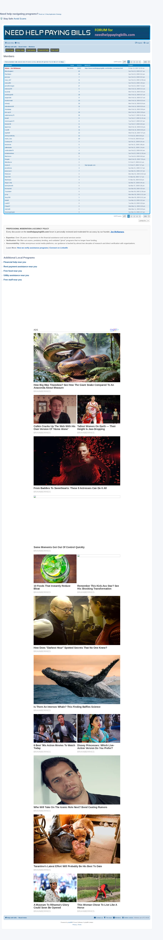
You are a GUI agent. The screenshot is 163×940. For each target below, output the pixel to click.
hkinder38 (8, 124)
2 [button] (131, 62)
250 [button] (145, 62)
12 (79, 133)
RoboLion (8, 174)
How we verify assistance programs (32, 248)
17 (79, 86)
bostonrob (8, 144)
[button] (124, 61)
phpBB (70, 922)
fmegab (7, 159)
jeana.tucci (8, 171)
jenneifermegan (9, 86)
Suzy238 (7, 197)
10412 (79, 68)
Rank (72, 65)
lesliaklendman (9, 153)
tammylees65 (9, 185)
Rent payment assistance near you (20, 266)
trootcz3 (7, 165)
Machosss (8, 156)
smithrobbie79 (9, 150)
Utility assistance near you (16, 275)
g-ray (6, 194)
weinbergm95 (9, 94)
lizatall (7, 118)
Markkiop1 (8, 180)
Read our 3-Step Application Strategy (50, 14)
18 (79, 94)
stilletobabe (8, 147)
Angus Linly (8, 182)
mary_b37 (8, 80)
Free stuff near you (13, 280)
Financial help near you (15, 262)
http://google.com (90, 165)
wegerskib (8, 97)
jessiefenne (8, 168)
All (16, 62)
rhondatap (8, 109)
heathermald (8, 100)
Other (62, 62)
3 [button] (134, 62)
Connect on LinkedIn (59, 248)
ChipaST (7, 206)
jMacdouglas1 (9, 71)
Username (8, 65)
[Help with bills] (77, 32)
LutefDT (7, 203)
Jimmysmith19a (10, 136)
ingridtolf (7, 133)
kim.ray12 (8, 112)
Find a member (9, 62)
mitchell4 (7, 209)
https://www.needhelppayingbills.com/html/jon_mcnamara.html (104, 68)
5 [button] (139, 62)
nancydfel (8, 83)
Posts (79, 65)
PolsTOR (8, 177)
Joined (130, 65)
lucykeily (7, 91)
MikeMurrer (8, 162)
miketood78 (8, 89)
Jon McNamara (117, 232)
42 (79, 71)
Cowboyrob (8, 141)
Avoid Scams (20, 18)
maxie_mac (8, 138)
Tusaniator (8, 191)
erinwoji (7, 103)
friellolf (7, 200)
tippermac (8, 127)
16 (79, 112)
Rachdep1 (8, 74)
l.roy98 (7, 130)
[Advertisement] (62, 7)
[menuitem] (17, 42)
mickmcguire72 (9, 121)
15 (79, 127)
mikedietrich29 (9, 106)
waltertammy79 (9, 115)
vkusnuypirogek (10, 212)
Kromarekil (8, 188)
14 (79, 74)
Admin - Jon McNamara (13, 68)
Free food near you (13, 271)
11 (79, 80)
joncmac (7, 77)
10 (79, 100)
